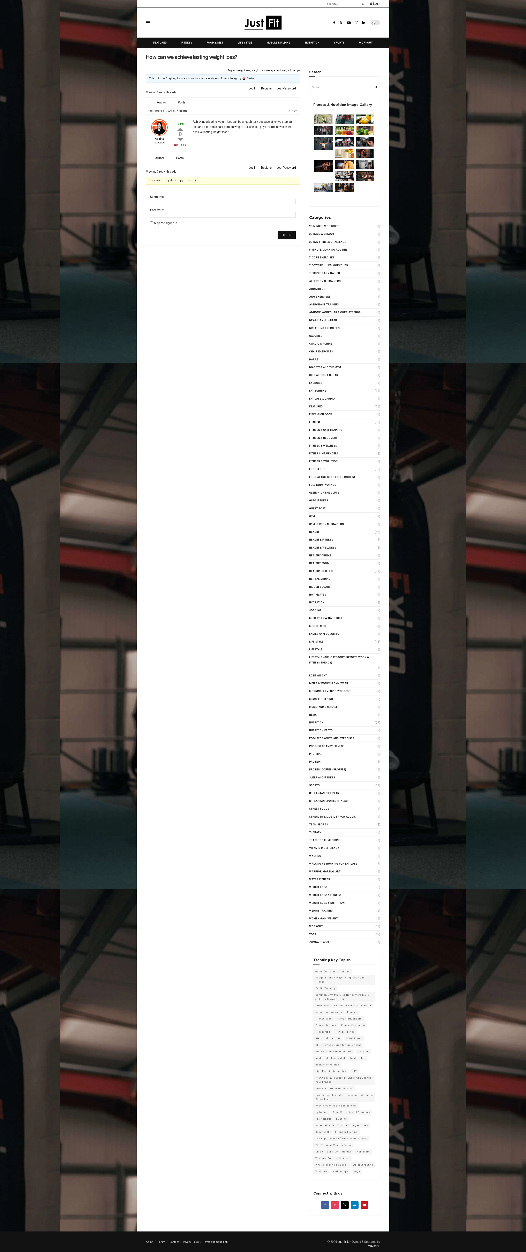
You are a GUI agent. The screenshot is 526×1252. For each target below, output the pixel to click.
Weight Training (321, 910)
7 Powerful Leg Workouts (328, 265)
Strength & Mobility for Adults (332, 816)
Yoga (313, 934)
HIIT (354, 1071)
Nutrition (312, 42)
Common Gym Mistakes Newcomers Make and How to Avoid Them (342, 997)
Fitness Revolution (323, 461)
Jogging (315, 610)
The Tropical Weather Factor (333, 1145)
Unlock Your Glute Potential (333, 1151)
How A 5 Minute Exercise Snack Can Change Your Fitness (343, 1080)
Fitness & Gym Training (325, 429)
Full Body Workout (323, 484)
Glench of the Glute (324, 492)
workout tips (340, 1171)
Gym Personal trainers (326, 524)
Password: (157, 210)
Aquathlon (317, 289)
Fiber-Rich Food (320, 414)
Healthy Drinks (320, 555)
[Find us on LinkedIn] (363, 23)
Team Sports (318, 824)
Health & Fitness (321, 539)
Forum (161, 1241)
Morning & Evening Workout (330, 691)
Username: (157, 196)
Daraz (313, 359)
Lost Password (286, 88)
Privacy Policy (191, 1241)
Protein (315, 761)
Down (180, 139)
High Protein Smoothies (330, 1071)
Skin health (322, 1132)
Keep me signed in (165, 223)
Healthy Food (319, 563)
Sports (339, 42)
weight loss (243, 70)
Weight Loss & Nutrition (327, 902)
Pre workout (323, 1119)
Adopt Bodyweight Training (332, 971)
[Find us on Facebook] (334, 23)
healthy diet (357, 1058)
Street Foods (319, 808)
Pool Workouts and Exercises (331, 738)
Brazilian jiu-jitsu (323, 320)
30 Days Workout (322, 234)
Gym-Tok (363, 1051)
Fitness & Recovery (323, 437)
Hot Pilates (317, 594)
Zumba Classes (320, 942)
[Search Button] (362, 3)
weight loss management (266, 70)
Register (266, 88)
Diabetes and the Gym (325, 367)
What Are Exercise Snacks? (332, 1158)
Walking (315, 856)
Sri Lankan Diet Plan (324, 793)
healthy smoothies (327, 1064)
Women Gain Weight (323, 918)
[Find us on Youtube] (349, 23)
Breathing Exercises (324, 328)
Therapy (315, 832)
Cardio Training (325, 988)
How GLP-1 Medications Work (334, 1088)
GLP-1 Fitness (318, 500)
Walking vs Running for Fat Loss (333, 863)
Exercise (315, 382)
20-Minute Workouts (324, 226)
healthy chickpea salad (330, 1058)
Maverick (374, 1245)
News (313, 714)
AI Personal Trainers (325, 281)
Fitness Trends (345, 1032)
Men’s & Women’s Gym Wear (328, 683)
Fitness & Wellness (323, 445)
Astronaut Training (324, 304)
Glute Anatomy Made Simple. (333, 1051)
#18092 (293, 110)
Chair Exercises (321, 351)
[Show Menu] (148, 22)
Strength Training (346, 1132)
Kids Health (317, 626)
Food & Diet (215, 42)
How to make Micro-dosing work (335, 1105)
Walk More (363, 1151)
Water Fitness (319, 879)
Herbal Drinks (319, 578)
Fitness (186, 42)
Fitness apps (323, 1018)
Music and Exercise (323, 707)
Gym (312, 516)
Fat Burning (317, 390)
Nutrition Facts (321, 730)
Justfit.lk (343, 1241)
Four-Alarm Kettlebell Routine (332, 477)
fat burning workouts (328, 1012)
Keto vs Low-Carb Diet (325, 618)
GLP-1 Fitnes (354, 1038)
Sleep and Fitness (322, 777)
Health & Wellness (322, 547)
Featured (160, 42)
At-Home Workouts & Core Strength (335, 312)
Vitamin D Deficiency (324, 848)
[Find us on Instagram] (356, 23)
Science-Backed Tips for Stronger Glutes (341, 1125)
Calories (315, 335)
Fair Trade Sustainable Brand (352, 1005)
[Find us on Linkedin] (355, 1205)
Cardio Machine (320, 343)
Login (376, 3)
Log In (252, 88)
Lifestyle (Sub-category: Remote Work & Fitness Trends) (339, 660)
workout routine (363, 1165)
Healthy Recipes (321, 571)
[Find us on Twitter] (341, 22)
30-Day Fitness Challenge (327, 242)
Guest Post (317, 508)
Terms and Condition (215, 1241)
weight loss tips (291, 70)
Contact (174, 1241)
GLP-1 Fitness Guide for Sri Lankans (338, 1045)
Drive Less (322, 1005)
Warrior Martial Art (325, 871)
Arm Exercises (320, 296)
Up (180, 129)
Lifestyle (316, 649)
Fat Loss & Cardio (322, 398)
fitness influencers (324, 453)
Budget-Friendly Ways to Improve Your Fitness (339, 979)
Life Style (245, 42)
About (149, 1241)
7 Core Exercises (322, 257)
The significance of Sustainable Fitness (341, 1138)
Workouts (321, 1171)
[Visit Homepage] (263, 22)
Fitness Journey (325, 1025)
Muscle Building (279, 42)
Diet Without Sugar (323, 375)
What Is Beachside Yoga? (331, 1165)
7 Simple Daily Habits (324, 273)
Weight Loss (318, 887)
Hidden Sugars (320, 586)
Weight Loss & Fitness (325, 895)
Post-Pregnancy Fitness (326, 746)
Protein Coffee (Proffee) (327, 769)
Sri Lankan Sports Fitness (328, 801)
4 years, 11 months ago (224, 78)
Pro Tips (315, 754)
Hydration (316, 602)
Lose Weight (318, 675)
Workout (366, 42)
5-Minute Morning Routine (328, 249)
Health (314, 531)
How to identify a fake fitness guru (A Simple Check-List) (344, 1097)
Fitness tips (322, 1032)
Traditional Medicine (324, 840)
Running (341, 1119)
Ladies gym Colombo (324, 633)
